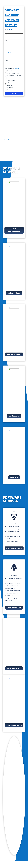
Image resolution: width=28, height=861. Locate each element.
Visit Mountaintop (14, 230)
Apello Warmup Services (13, 73)
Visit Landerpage (14, 725)
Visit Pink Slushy (14, 354)
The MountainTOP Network (14, 75)
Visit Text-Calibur (14, 548)
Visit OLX (14, 477)
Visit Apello (14, 416)
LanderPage (10, 85)
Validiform (9, 82)
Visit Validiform (14, 607)
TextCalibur (10, 87)
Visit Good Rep (14, 293)
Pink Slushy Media (11, 71)
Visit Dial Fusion (14, 668)
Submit (14, 93)
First (6, 34)
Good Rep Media (11, 80)
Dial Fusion (10, 90)
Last (6, 40)
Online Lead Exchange (12, 78)
